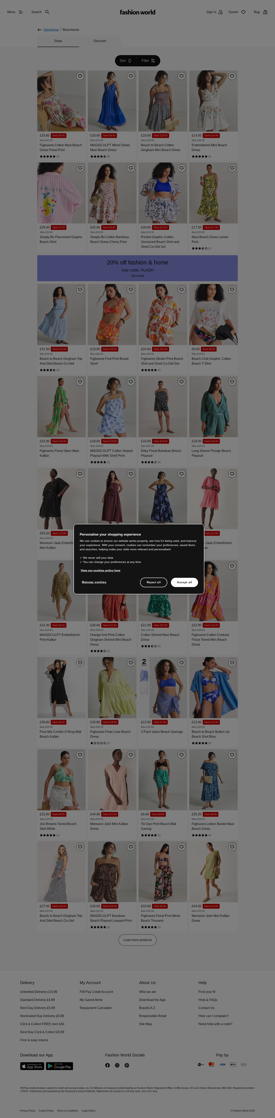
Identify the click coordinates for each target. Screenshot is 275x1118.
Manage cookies (93, 581)
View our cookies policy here (98, 570)
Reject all (154, 582)
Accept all (184, 582)
